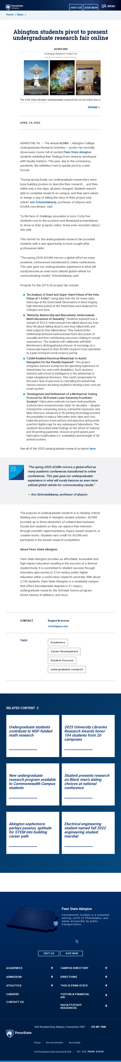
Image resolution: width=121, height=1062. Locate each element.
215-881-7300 (98, 1026)
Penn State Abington (77, 152)
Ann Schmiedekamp (43, 202)
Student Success (62, 660)
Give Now (91, 7)
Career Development (64, 651)
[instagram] (45, 941)
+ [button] (52, 968)
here (92, 448)
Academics (58, 642)
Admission (14, 976)
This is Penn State (74, 985)
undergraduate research (67, 669)
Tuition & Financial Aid (75, 996)
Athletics (14, 985)
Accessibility (74, 1042)
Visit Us (75, 7)
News (20, 14)
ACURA (64, 143)
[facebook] (53, 941)
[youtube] (69, 941)
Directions (68, 976)
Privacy (37, 1042)
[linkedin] (61, 941)
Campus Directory (74, 968)
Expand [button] (93, 107)
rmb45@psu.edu (58, 626)
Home (9, 14)
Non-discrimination (54, 1042)
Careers (12, 994)
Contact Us (15, 1001)
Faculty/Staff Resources (71, 1006)
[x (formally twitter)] (76, 941)
